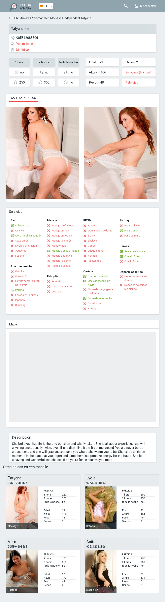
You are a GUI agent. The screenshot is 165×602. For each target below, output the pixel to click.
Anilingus (93, 308)
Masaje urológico (62, 235)
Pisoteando (94, 260)
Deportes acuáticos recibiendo (135, 286)
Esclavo (92, 240)
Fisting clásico (132, 225)
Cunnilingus (94, 303)
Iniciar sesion (148, 6)
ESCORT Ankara (19, 18)
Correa (92, 245)
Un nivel (19, 230)
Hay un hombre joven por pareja (27, 282)
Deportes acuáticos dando (135, 278)
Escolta (19, 271)
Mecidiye (56, 18)
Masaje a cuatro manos (65, 250)
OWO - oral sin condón (28, 235)
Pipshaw (20, 300)
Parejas (19, 289)
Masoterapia (59, 245)
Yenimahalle (40, 18)
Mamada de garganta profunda (100, 291)
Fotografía (21, 276)
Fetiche (19, 255)
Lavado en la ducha (26, 294)
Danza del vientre (62, 286)
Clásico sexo (22, 225)
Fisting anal (131, 230)
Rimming (20, 305)
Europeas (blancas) (138, 72)
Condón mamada (98, 276)
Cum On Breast (132, 256)
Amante (92, 225)
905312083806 (27, 38)
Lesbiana (57, 291)
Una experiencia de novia (99, 282)
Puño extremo (132, 235)
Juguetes (20, 250)
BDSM (91, 235)
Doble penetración (26, 245)
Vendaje (92, 255)
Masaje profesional (63, 225)
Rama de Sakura (61, 265)
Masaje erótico (60, 230)
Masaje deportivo (62, 255)
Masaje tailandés (61, 240)
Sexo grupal (22, 240)
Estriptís (56, 281)
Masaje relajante (61, 260)
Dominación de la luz (100, 230)
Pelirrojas (132, 82)
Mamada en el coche (100, 298)
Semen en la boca (134, 251)
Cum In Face (131, 261)
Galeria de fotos (23, 97)
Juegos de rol (96, 250)
